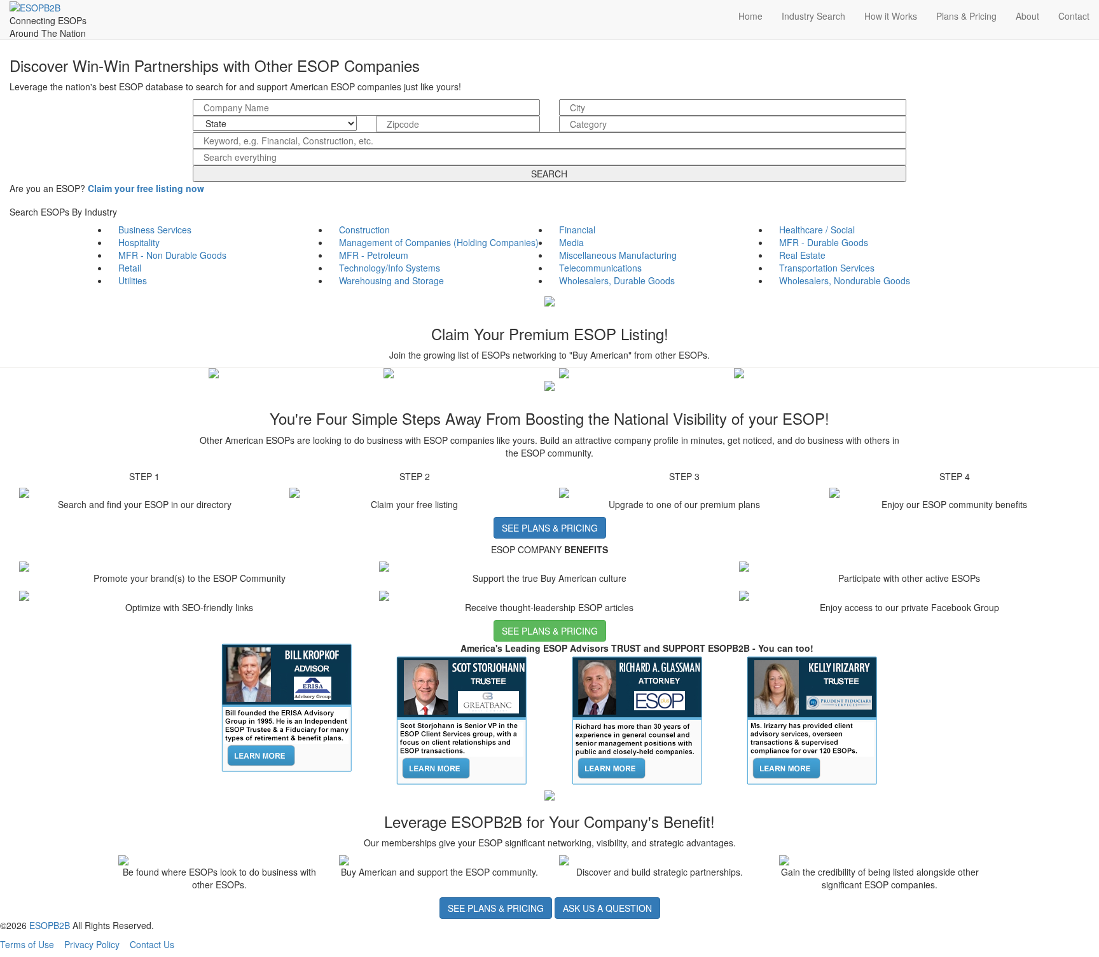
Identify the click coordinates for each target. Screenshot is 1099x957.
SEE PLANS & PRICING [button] (550, 527)
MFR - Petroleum (373, 255)
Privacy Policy (92, 944)
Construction (364, 229)
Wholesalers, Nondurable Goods (844, 280)
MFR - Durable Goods (823, 242)
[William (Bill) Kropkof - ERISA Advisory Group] (287, 706)
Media (571, 242)
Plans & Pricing (966, 16)
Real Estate (802, 255)
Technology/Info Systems (389, 267)
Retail (129, 267)
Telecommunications (600, 267)
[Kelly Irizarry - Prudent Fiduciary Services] (812, 719)
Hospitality (139, 242)
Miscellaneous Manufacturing (618, 255)
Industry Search (813, 16)
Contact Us (152, 944)
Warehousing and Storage (391, 280)
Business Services (154, 229)
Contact (1073, 16)
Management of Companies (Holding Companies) (439, 242)
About (1027, 16)
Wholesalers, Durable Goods (617, 280)
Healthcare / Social (817, 229)
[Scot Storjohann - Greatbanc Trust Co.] (462, 719)
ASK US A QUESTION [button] (607, 908)
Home (750, 16)
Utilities (132, 280)
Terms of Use (27, 944)
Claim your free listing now (146, 188)
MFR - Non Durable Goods (172, 255)
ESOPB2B (49, 925)
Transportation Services (826, 267)
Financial (577, 229)
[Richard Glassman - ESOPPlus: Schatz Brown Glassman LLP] (637, 719)
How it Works (890, 16)
